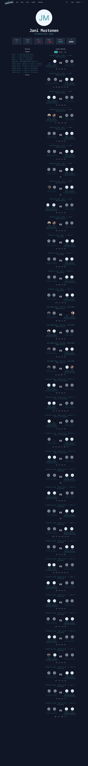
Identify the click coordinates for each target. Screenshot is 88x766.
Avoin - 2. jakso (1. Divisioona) (22, 57)
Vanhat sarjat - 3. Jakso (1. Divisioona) (25, 68)
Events (27, 2)
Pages (22, 2)
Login (72, 2)
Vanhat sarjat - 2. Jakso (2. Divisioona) (25, 70)
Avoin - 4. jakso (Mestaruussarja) (22, 54)
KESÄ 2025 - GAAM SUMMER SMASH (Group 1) (24, 61)
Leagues (33, 2)
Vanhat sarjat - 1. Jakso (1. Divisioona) (25, 72)
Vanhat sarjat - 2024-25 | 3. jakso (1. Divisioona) (27, 65)
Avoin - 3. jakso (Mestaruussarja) (22, 56)
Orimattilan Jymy (44, 34)
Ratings (41, 2)
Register (78, 2)
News (17, 2)
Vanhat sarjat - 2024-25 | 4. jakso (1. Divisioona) (27, 63)
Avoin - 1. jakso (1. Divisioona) (22, 59)
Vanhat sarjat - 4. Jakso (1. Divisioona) (25, 66)
